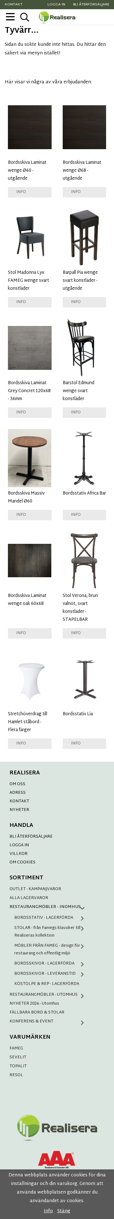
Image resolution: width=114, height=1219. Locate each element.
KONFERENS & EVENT (31, 1021)
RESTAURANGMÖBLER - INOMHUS (45, 907)
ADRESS (18, 793)
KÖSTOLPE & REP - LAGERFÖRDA (46, 984)
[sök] (24, 17)
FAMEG (16, 1048)
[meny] (10, 17)
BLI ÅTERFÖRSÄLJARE (31, 837)
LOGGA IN (19, 845)
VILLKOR (19, 854)
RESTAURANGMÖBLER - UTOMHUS (44, 995)
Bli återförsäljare (91, 4)
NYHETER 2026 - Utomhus (34, 1004)
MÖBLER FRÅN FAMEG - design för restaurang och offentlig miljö (47, 949)
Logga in (56, 4)
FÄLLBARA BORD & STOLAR (37, 1012)
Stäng (63, 1211)
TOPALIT (18, 1066)
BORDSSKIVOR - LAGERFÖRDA (44, 963)
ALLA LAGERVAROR (29, 898)
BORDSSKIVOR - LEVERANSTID (45, 974)
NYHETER (19, 810)
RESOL (16, 1075)
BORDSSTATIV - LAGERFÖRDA (43, 918)
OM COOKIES (22, 862)
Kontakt (13, 4)
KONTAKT (19, 801)
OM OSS (17, 784)
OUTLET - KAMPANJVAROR (35, 889)
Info (21, 192)
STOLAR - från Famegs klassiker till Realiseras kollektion (47, 931)
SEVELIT (18, 1057)
